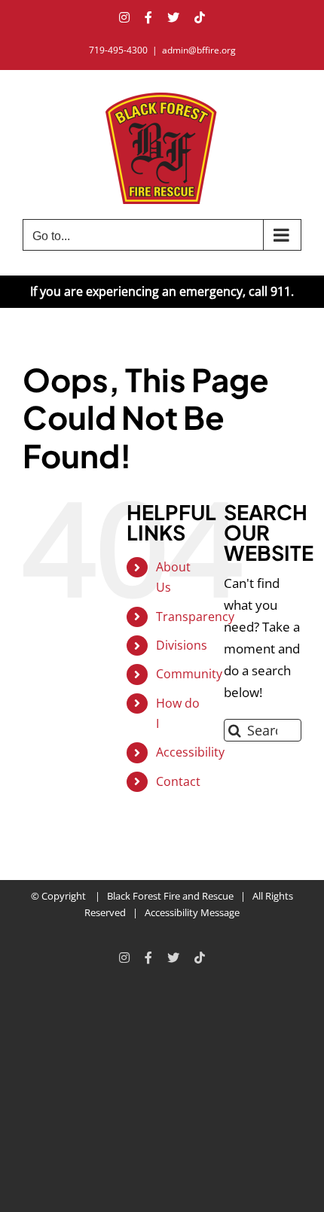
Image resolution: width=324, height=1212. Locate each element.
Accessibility (190, 752)
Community (189, 673)
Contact (178, 781)
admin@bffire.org (199, 50)
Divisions (181, 645)
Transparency (195, 616)
